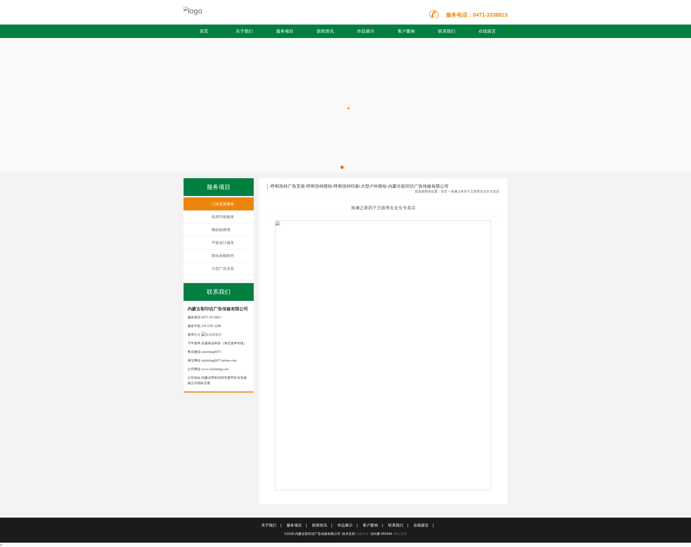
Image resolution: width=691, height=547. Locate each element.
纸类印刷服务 (223, 217)
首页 (203, 31)
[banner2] (345, 105)
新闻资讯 (325, 31)
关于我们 (244, 31)
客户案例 (406, 31)
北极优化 (362, 534)
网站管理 (400, 534)
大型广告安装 (223, 268)
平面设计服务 (223, 242)
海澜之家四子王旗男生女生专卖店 (475, 191)
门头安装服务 (223, 204)
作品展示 (365, 31)
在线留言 (487, 31)
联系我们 (446, 31)
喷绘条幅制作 (223, 255)
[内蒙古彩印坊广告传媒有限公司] (246, 11)
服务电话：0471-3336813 (476, 15)
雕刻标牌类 (221, 230)
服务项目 (284, 31)
